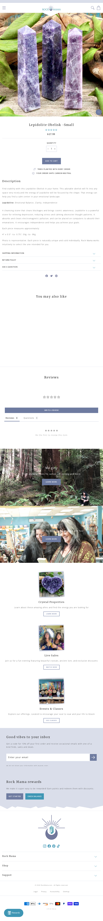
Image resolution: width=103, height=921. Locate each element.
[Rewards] (13, 913)
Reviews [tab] (10, 418)
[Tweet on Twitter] (51, 275)
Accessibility (55, 891)
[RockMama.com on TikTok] (58, 846)
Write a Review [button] (51, 410)
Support (7, 875)
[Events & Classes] (51, 691)
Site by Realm (51, 909)
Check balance (35, 796)
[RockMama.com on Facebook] (49, 846)
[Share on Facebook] (46, 275)
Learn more (51, 614)
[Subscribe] (93, 757)
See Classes (51, 720)
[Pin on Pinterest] (56, 275)
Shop (5, 865)
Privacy (44, 891)
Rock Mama (9, 856)
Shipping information (13, 253)
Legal (36, 891)
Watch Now (51, 667)
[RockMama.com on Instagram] (44, 846)
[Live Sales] (51, 637)
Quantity (51, 143)
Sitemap (66, 891)
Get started (15, 796)
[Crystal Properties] (51, 584)
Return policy (9, 260)
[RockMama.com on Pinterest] (53, 846)
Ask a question (10, 267)
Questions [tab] (29, 418)
